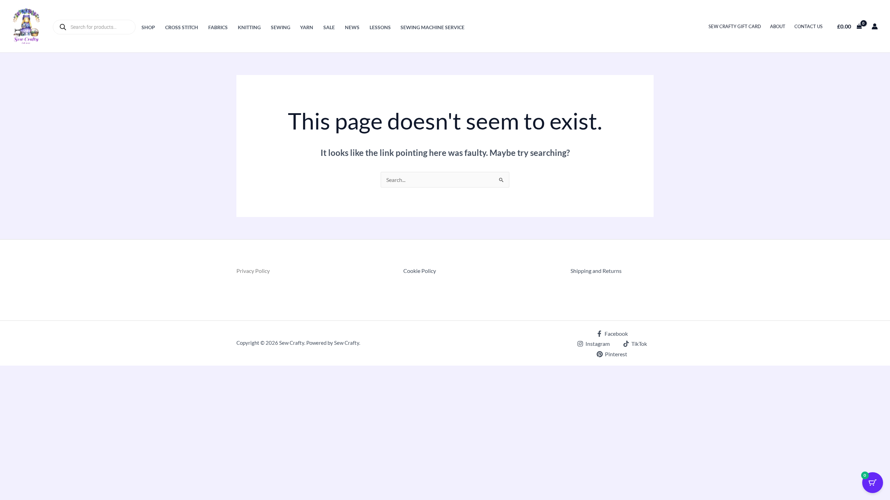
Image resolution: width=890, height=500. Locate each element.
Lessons (380, 27)
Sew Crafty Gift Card (735, 26)
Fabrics (218, 27)
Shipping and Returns (596, 270)
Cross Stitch (181, 27)
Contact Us (808, 26)
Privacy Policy (253, 270)
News (352, 27)
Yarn (306, 27)
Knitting (249, 27)
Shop (148, 27)
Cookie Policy (419, 270)
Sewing (280, 27)
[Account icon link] (875, 26)
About (777, 26)
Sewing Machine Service (432, 27)
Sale (329, 27)
